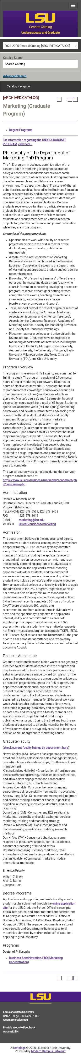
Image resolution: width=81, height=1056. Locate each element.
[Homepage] (40, 998)
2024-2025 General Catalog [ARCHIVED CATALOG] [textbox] (37, 45)
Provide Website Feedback (19, 1027)
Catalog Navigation (19, 86)
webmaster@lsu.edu (15, 1019)
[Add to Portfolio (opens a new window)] (59, 99)
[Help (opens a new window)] (75, 99)
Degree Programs (20, 130)
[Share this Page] (64, 99)
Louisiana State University (18, 1012)
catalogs (20, 1048)
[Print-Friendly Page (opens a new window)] (70, 99)
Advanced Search (14, 76)
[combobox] (40, 45)
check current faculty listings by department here (36, 747)
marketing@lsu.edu (31, 520)
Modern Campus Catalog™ (48, 1051)
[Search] (74, 64)
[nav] (3, 5)
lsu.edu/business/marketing (37, 524)
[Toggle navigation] (73, 5)
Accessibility (10, 1031)
